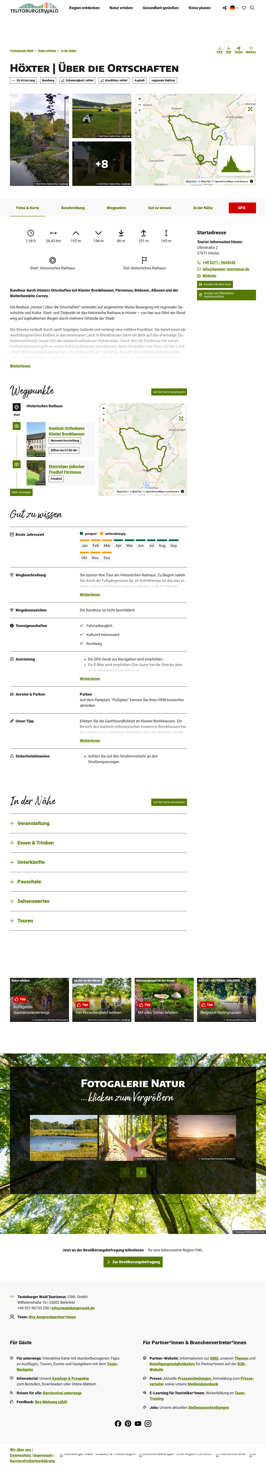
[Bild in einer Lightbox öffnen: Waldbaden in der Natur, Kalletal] (133, 1138)
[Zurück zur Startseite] (34, 8)
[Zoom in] (140, 99)
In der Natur (68, 50)
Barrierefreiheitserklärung (32, 1461)
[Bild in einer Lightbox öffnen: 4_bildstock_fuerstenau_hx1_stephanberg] (101, 163)
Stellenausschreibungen (208, 1407)
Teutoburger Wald (21, 50)
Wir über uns (20, 1449)
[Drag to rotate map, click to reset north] (140, 111)
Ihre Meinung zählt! (51, 1402)
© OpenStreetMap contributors (230, 181)
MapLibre (191, 181)
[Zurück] (125, 1172)
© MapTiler (205, 181)
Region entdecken (84, 8)
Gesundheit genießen (161, 8)
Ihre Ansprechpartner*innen (52, 1317)
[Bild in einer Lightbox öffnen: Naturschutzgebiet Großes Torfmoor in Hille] (202, 1138)
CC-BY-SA (64, 184)
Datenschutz (20, 1455)
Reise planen (200, 8)
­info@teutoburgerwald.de (73, 1308)
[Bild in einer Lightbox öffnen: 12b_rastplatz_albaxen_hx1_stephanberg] (39, 140)
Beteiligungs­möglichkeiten (172, 1364)
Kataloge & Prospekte (70, 1378)
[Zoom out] (140, 105)
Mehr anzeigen (21, 492)
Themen (241, 1358)
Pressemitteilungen (194, 1378)
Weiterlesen (20, 366)
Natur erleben (121, 8)
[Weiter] (141, 1172)
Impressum (43, 1455)
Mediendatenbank (203, 1384)
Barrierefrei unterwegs (62, 1393)
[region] (195, 140)
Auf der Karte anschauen (169, 392)
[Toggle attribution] (251, 181)
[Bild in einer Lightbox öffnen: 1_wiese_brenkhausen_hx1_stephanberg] (101, 116)
